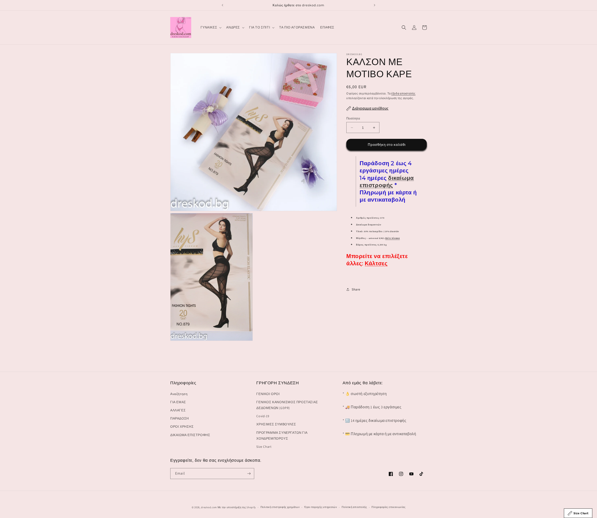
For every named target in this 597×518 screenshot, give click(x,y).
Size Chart (263, 446)
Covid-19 (262, 416)
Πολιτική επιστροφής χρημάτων (280, 507)
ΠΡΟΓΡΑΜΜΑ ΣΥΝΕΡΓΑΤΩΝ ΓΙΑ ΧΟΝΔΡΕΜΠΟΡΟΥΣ (281, 435)
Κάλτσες (376, 263)
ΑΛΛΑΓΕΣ (178, 410)
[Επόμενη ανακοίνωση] (374, 5)
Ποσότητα (353, 118)
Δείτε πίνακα (392, 238)
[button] (211, 27)
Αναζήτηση (178, 394)
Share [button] (356, 289)
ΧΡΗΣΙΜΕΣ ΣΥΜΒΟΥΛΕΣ (276, 424)
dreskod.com (209, 507)
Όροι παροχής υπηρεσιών (320, 507)
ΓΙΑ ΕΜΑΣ (178, 402)
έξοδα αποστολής (403, 93)
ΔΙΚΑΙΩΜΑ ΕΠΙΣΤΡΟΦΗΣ (190, 435)
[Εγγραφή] (249, 473)
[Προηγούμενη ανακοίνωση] (222, 5)
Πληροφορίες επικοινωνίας (388, 507)
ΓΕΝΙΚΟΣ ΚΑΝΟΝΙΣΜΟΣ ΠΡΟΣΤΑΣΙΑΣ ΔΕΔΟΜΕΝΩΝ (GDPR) (287, 405)
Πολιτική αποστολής (354, 507)
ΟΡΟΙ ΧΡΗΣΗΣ (182, 426)
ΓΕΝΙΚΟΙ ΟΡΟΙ (268, 394)
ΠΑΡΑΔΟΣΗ (179, 418)
